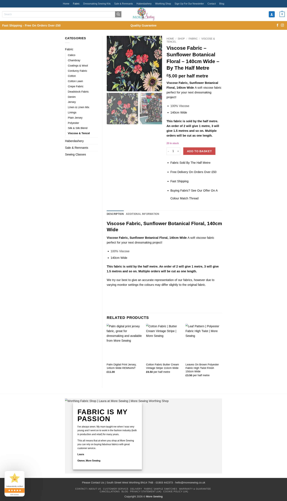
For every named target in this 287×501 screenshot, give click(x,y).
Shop (181, 38)
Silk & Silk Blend (77, 128)
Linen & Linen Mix (78, 107)
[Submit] (118, 14)
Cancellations (110, 491)
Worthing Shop (163, 3)
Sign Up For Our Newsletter (189, 3)
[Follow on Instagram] (282, 25)
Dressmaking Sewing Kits (97, 3)
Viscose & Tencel (79, 133)
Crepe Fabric (75, 86)
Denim (72, 96)
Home (66, 3)
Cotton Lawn (75, 81)
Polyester (73, 122)
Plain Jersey (75, 117)
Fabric (76, 3)
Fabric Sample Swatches (160, 489)
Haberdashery (144, 3)
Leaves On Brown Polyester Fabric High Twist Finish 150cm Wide (202, 368)
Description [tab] (115, 214)
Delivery (136, 489)
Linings (72, 112)
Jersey (72, 101)
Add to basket (199, 151)
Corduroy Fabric (77, 70)
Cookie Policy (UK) (175, 491)
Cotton (72, 75)
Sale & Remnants (123, 3)
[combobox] (194, 97)
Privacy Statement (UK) (145, 491)
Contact (211, 3)
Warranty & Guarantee (195, 489)
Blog (221, 3)
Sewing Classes (75, 154)
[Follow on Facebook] (277, 25)
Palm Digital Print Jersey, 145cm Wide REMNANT (121, 366)
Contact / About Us (88, 489)
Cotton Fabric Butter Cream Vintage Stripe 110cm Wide (162, 366)
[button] (272, 14)
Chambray (74, 60)
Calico (71, 55)
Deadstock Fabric (78, 91)
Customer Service (115, 489)
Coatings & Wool (78, 65)
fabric (178, 121)
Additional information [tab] (142, 214)
